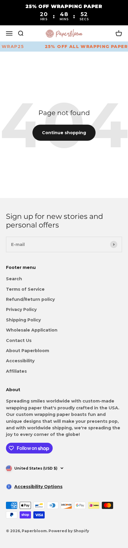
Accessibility (20, 360)
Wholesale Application (31, 330)
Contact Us (19, 340)
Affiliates (16, 371)
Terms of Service (25, 289)
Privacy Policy (21, 309)
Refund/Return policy (30, 299)
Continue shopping (64, 132)
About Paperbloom (27, 350)
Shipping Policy (23, 320)
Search (14, 278)
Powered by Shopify (69, 531)
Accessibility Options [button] (38, 486)
